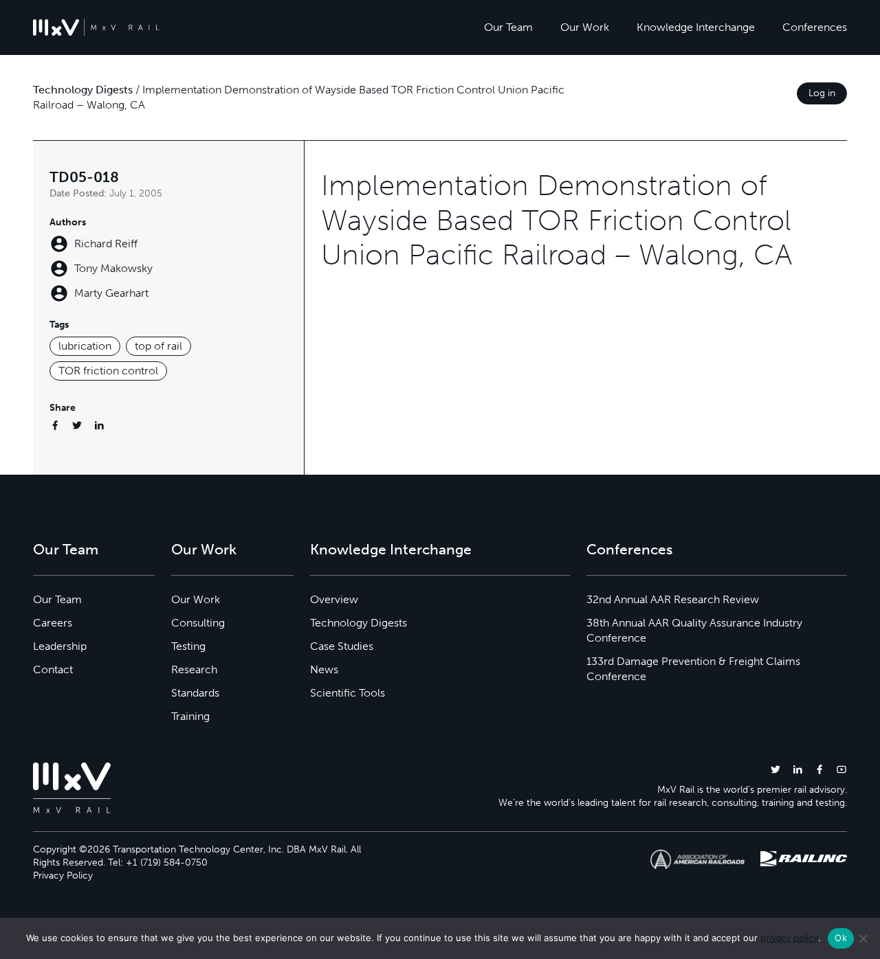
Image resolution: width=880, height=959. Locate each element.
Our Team (508, 27)
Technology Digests (83, 89)
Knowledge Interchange (696, 27)
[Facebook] (55, 425)
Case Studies (341, 646)
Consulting (198, 622)
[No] (863, 938)
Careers (52, 622)
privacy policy (789, 937)
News (324, 669)
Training (190, 716)
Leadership (60, 646)
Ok (841, 937)
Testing (188, 646)
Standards (195, 692)
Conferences (814, 27)
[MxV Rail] (96, 27)
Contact (53, 669)
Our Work (584, 27)
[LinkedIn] (99, 425)
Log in (821, 93)
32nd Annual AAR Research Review (672, 599)
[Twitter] (77, 425)
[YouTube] (841, 769)
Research (194, 669)
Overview (334, 599)
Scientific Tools (347, 692)
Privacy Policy (63, 875)
